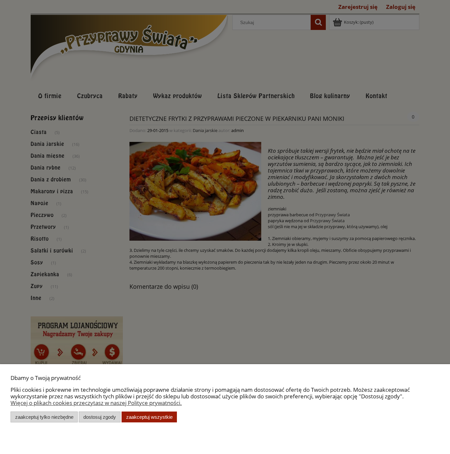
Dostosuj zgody (99, 417)
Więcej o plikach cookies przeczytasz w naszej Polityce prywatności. (96, 403)
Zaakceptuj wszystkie (149, 417)
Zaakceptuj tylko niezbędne (44, 417)
